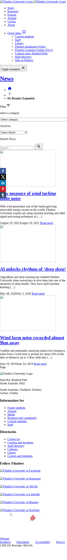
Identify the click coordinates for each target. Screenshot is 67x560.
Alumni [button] (11, 18)
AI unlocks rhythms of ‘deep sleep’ (33, 269)
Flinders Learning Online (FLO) (34, 50)
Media (11, 414)
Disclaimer (23, 542)
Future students (16, 407)
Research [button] (12, 11)
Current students (24, 36)
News (6, 78)
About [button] (11, 24)
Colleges (12, 449)
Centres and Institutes (20, 456)
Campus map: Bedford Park (31, 53)
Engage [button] (11, 14)
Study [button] (10, 8)
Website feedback (5, 540)
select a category (9, 113)
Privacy (60, 542)
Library (19, 43)
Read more (46, 222)
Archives (5, 126)
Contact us (13, 439)
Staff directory (23, 56)
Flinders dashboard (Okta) (30, 46)
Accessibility (42, 542)
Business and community (22, 417)
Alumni (11, 411)
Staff (17, 40)
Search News (8, 139)
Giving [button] (11, 21)
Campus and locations (20, 442)
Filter (3, 106)
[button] (16, 33)
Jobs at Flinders (24, 60)
